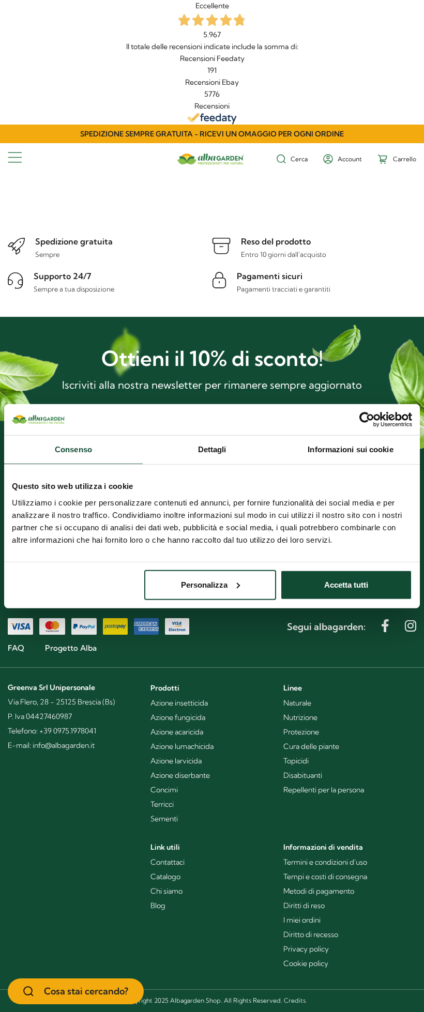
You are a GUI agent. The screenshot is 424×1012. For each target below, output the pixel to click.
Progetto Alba (71, 648)
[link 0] (367, 419)
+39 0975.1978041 (67, 730)
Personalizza (204, 584)
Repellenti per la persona (323, 789)
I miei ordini (302, 920)
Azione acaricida (176, 732)
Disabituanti (302, 775)
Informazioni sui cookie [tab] (350, 449)
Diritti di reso (304, 905)
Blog (157, 905)
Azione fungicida (177, 717)
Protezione (301, 732)
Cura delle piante (311, 746)
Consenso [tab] (73, 449)
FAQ (16, 648)
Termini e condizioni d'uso (325, 862)
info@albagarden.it (64, 745)
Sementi (164, 818)
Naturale (297, 703)
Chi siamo (166, 891)
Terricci (162, 804)
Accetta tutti (346, 584)
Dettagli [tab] (212, 449)
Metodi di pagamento (318, 891)
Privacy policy (306, 949)
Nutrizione (300, 717)
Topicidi (296, 760)
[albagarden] (212, 154)
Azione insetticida (179, 703)
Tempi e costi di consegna (325, 876)
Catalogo (165, 876)
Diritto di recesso (310, 934)
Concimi (164, 789)
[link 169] (385, 626)
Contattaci (167, 862)
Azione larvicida (176, 760)
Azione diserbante (180, 775)
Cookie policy (305, 963)
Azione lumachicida (182, 746)
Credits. (295, 1000)
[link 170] (410, 626)
